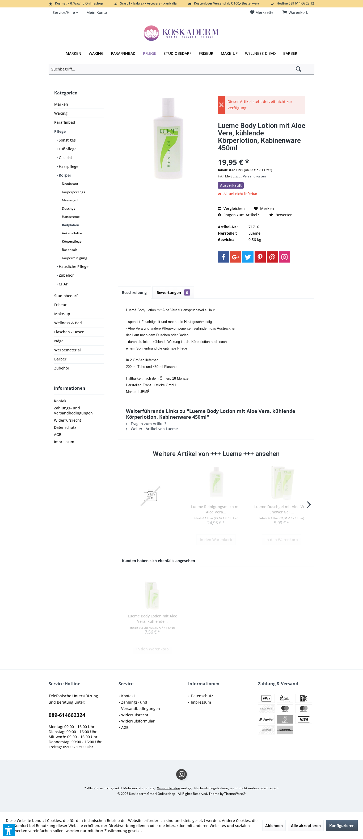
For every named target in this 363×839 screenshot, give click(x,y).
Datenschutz (65, 427)
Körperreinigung (74, 258)
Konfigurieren (341, 825)
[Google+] (235, 257)
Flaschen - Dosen (69, 331)
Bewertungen (172, 292)
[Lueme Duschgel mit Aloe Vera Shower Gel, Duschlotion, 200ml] (281, 482)
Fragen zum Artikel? (240, 214)
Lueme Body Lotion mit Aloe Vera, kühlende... (152, 618)
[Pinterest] (260, 257)
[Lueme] (151, 496)
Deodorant (69, 183)
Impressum (64, 441)
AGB (57, 434)
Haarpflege (68, 166)
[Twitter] (248, 257)
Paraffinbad (64, 122)
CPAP (63, 283)
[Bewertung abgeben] (261, 155)
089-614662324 (67, 715)
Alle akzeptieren (306, 825)
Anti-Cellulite (71, 233)
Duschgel (68, 208)
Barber (60, 359)
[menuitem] (296, 12)
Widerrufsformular (138, 721)
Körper (64, 175)
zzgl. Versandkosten (250, 176)
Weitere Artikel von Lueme (154, 428)
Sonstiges (67, 140)
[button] (9, 830)
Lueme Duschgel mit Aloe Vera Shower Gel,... (281, 509)
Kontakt (61, 400)
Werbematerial (67, 349)
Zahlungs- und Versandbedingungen (73, 410)
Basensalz (69, 249)
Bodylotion (70, 225)
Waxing (60, 113)
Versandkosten (168, 788)
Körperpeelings (73, 192)
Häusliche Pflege (73, 266)
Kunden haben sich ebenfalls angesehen (158, 560)
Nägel (59, 340)
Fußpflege (67, 148)
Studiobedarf (66, 295)
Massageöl (69, 200)
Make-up (62, 313)
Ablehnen (274, 825)
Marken (61, 104)
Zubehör (66, 275)
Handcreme (70, 216)
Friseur (60, 304)
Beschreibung (134, 292)
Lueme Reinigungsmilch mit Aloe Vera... (216, 509)
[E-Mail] (272, 257)
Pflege (60, 131)
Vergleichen (233, 208)
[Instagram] (284, 257)
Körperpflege (71, 241)
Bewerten (284, 214)
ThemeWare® (235, 793)
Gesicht (65, 157)
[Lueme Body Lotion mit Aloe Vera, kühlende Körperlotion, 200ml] (152, 592)
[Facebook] (223, 257)
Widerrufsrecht (67, 420)
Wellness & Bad (68, 322)
